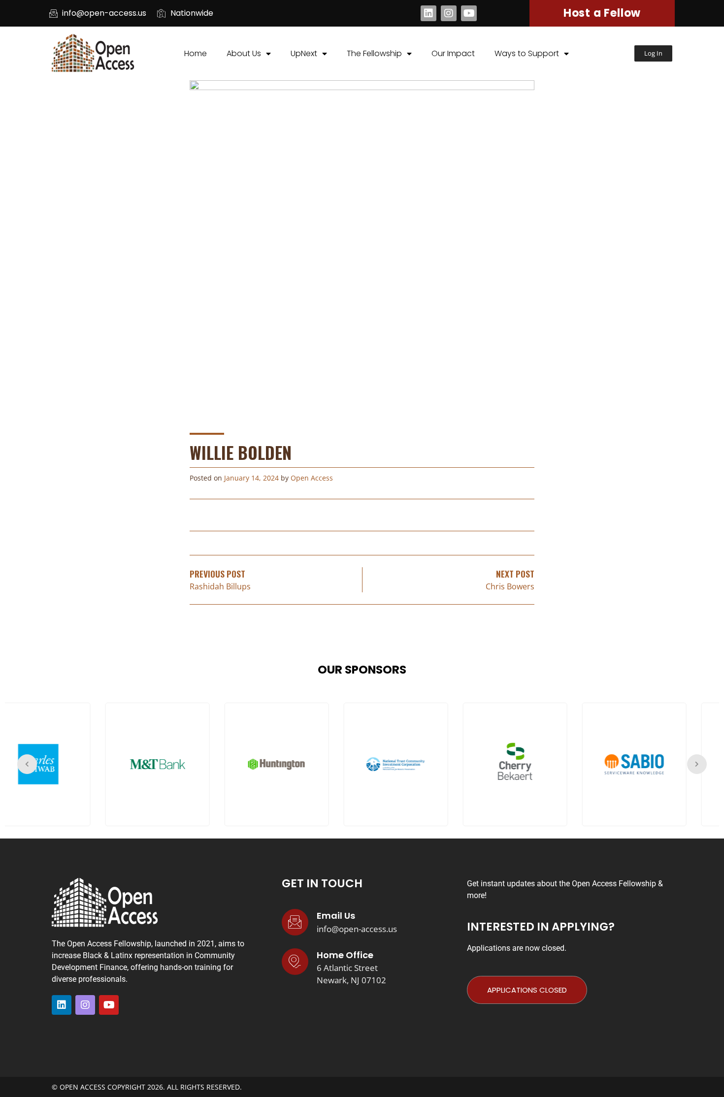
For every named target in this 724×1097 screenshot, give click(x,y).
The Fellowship (374, 53)
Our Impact (453, 53)
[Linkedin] (428, 13)
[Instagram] (449, 13)
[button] (653, 53)
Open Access (312, 478)
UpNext (304, 53)
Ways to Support (526, 53)
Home (195, 53)
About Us (244, 53)
